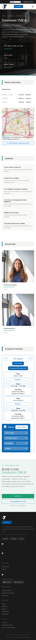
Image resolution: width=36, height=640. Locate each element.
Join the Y (18, 496)
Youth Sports (5, 611)
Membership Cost (7, 590)
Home (3, 16)
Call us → (6, 58)
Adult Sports (5, 614)
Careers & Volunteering (8, 627)
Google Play (19, 582)
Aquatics (4, 609)
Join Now (19, 6)
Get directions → (8, 49)
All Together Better (7, 625)
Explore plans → (8, 67)
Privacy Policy (9, 637)
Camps (4, 604)
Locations (10, 16)
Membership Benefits (8, 593)
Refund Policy (26, 637)
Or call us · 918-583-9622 (18, 505)
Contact (6, 289)
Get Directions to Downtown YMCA (19, 143)
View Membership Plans (18, 501)
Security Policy (18, 637)
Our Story (4, 622)
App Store (8, 582)
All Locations (5, 566)
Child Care (5, 606)
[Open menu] (32, 6)
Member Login (28, 2)
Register (18, 379)
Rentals (4, 569)
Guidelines (5, 595)
